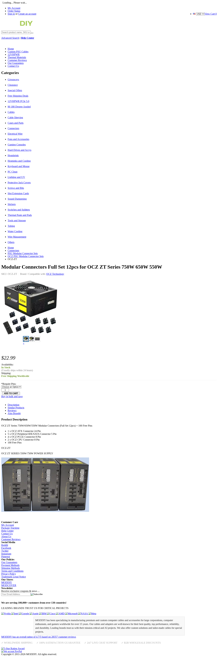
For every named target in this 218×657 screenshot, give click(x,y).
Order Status (14, 11)
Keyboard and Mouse (19, 166)
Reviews (12, 410)
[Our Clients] (48, 613)
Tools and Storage (17, 220)
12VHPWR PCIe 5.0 (18, 101)
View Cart (210, 13)
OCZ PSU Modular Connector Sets (26, 256)
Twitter (4, 550)
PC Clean (12, 171)
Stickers (12, 204)
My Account (14, 8)
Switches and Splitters (19, 209)
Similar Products (16, 407)
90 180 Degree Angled (19, 106)
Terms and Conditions (12, 571)
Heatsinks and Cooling (19, 161)
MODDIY (6, 582)
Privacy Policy (8, 573)
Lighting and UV (16, 177)
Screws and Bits (16, 188)
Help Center (7, 530)
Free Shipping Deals (18, 95)
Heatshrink (13, 155)
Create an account (27, 13)
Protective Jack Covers (19, 182)
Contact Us (7, 533)
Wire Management (17, 236)
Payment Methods (10, 565)
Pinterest (5, 556)
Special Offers (15, 90)
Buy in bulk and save (12, 396)
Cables (11, 112)
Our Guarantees (9, 562)
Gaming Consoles (17, 144)
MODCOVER (8, 585)
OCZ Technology (55, 274)
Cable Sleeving (15, 117)
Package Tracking (10, 528)
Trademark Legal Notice (13, 576)
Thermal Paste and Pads (20, 215)
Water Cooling (15, 231)
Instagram (6, 553)
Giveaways (13, 79)
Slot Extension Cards (18, 193)
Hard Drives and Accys (19, 150)
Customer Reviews (10, 539)
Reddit (4, 545)
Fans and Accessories (18, 139)
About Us (6, 536)
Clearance (13, 85)
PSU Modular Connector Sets (23, 253)
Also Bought (14, 413)
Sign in (11, 13)
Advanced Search (10, 38)
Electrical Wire (15, 133)
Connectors (13, 128)
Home (11, 247)
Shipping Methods (10, 568)
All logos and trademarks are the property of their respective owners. (91, 654)
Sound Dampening (17, 198)
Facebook (6, 548)
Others (11, 242)
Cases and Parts (15, 123)
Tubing (11, 226)
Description (13, 404)
